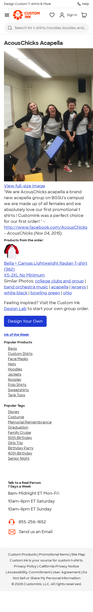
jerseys (78, 287)
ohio (67, 293)
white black (16, 293)
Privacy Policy (25, 566)
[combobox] (46, 28)
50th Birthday (20, 438)
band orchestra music (26, 287)
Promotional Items (54, 554)
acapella (59, 287)
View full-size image (24, 186)
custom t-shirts (70, 560)
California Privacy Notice (59, 566)
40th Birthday (20, 453)
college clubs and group (59, 281)
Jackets (14, 374)
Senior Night (19, 458)
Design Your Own (25, 321)
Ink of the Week (16, 334)
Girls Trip (15, 443)
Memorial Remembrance (30, 422)
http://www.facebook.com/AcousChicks (45, 227)
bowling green (45, 293)
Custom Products (22, 554)
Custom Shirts (20, 353)
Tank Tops (16, 395)
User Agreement (66, 572)
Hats (12, 364)
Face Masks (18, 359)
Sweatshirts (18, 390)
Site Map (78, 554)
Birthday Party (20, 448)
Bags (12, 348)
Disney (13, 412)
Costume (16, 417)
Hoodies (15, 369)
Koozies (14, 379)
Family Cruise (19, 432)
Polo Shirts (17, 385)
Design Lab (15, 308)
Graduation (18, 427)
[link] (26, 15)
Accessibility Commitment (29, 572)
